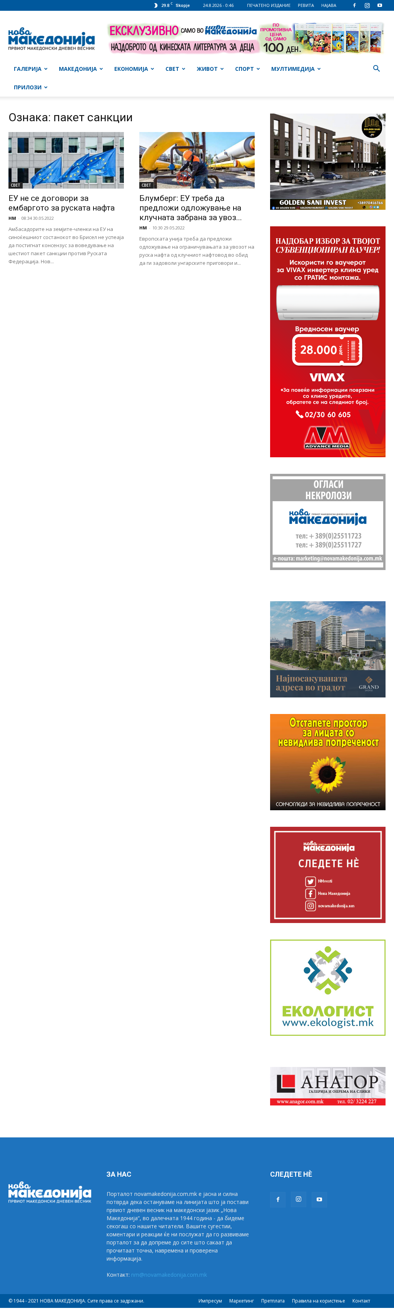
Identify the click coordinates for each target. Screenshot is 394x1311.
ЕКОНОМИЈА (131, 68)
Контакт (361, 1301)
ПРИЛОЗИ (28, 87)
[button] (376, 69)
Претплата (273, 1301)
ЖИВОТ (207, 68)
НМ (12, 218)
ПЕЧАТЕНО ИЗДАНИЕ (268, 5)
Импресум (210, 1301)
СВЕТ (172, 68)
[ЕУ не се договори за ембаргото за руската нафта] (66, 160)
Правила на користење (318, 1301)
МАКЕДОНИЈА (78, 68)
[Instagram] (367, 5)
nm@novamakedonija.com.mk (169, 1274)
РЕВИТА (306, 5)
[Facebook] (354, 5)
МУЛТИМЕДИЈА (293, 68)
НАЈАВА (328, 5)
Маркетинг (241, 1301)
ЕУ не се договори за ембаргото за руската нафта (61, 203)
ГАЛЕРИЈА (28, 68)
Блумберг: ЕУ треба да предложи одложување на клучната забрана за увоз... (190, 208)
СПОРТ (244, 68)
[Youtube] (380, 5)
